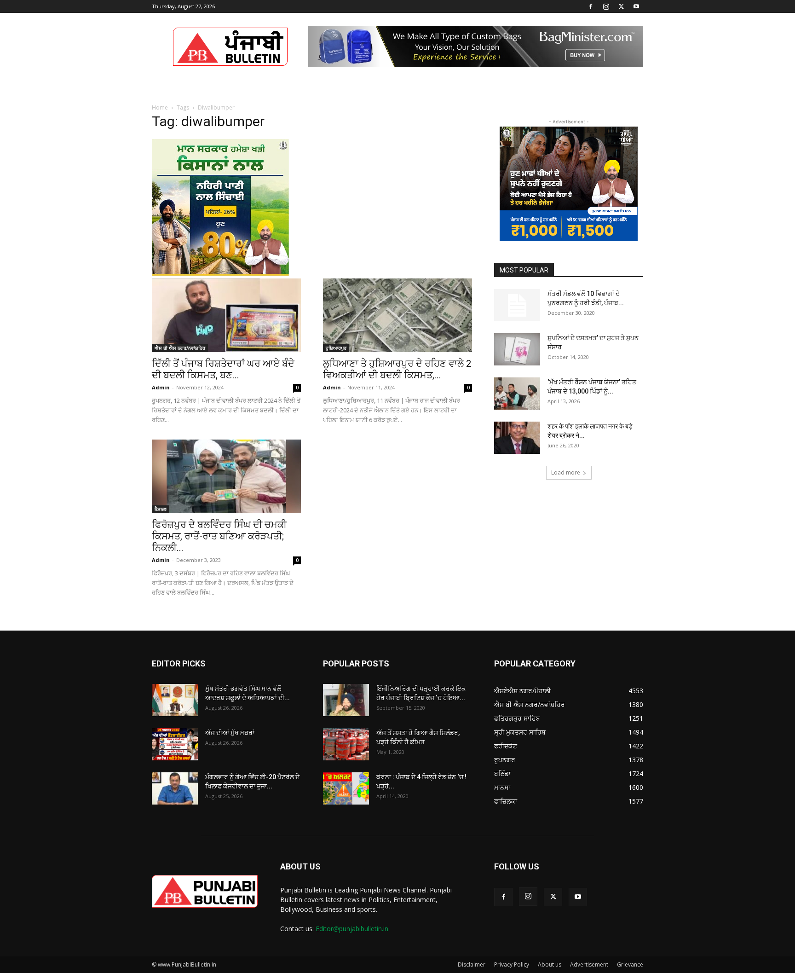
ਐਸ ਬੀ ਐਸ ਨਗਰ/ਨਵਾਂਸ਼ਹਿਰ (180, 348)
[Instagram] (606, 6)
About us (549, 964)
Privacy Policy (511, 964)
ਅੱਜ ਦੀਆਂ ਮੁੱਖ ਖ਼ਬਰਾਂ (229, 732)
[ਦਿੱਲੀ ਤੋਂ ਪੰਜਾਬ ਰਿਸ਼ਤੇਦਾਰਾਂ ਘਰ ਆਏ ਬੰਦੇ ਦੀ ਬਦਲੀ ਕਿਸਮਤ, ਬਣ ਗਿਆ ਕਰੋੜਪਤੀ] (226, 315)
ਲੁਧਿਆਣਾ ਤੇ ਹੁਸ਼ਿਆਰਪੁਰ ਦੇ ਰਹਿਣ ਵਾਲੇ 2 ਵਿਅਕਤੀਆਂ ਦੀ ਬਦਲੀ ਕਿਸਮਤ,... (397, 369)
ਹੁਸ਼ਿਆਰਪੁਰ (336, 348)
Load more (565, 472)
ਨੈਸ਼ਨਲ (161, 509)
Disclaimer (471, 964)
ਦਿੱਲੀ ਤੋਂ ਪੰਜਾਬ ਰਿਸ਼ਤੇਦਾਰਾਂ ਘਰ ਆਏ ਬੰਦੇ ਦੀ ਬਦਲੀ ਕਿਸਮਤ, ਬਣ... (223, 369)
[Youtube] (636, 6)
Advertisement (589, 964)
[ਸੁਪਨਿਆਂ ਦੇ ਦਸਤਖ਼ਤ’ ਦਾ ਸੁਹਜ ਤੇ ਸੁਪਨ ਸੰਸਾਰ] (517, 349)
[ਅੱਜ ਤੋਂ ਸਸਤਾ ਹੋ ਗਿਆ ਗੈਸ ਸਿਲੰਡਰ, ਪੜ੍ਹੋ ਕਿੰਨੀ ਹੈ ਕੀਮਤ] (346, 744)
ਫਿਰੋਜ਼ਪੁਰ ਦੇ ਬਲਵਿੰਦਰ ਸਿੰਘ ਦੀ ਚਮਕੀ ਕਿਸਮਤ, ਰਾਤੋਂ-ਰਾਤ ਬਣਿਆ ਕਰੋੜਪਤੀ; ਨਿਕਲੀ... (219, 536)
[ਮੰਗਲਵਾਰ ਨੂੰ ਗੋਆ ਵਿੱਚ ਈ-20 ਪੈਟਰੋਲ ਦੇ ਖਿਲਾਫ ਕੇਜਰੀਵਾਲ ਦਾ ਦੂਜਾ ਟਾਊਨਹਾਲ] (175, 788)
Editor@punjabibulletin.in (352, 928)
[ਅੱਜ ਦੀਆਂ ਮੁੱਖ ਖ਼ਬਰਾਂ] (175, 744)
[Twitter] (621, 6)
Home (160, 107)
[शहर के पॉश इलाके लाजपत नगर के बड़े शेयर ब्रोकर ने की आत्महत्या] (517, 438)
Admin (161, 387)
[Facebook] (591, 6)
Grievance (630, 964)
